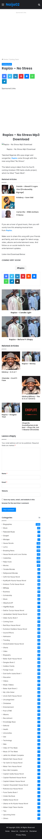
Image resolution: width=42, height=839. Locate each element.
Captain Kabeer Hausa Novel (14, 781)
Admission (7, 636)
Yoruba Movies (9, 569)
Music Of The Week (10, 751)
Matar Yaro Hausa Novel (12, 766)
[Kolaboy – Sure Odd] (8, 202)
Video (5, 651)
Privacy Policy (21, 835)
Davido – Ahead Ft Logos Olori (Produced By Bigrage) (27, 189)
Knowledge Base (9, 722)
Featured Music (9, 532)
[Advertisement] (21, 35)
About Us (14, 831)
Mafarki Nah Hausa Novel (12, 759)
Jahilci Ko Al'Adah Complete (13, 755)
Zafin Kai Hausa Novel (11, 577)
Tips (4, 811)
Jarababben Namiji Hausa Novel (15, 614)
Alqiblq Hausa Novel (10, 800)
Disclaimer (33, 831)
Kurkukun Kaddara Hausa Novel (15, 629)
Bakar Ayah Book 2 (10, 688)
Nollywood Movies (10, 573)
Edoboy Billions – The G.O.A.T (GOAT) (31, 397)
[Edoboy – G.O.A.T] (11, 360)
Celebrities (7, 558)
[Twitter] (11, 276)
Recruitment (7, 718)
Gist (4, 737)
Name (4, 473)
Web (4, 744)
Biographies (7, 524)
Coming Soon (14, 59)
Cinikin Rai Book (9, 796)
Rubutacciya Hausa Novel (13, 789)
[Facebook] (6, 276)
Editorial (6, 726)
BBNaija (6, 588)
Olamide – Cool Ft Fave (9, 379)
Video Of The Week (10, 748)
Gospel (6, 536)
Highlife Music (8, 607)
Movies (6, 565)
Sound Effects (8, 633)
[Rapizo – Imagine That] (11, 408)
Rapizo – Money (28, 364)
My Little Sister (8, 692)
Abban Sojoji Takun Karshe (13, 807)
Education (7, 677)
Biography (7, 655)
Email (4, 482)
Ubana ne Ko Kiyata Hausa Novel (15, 803)
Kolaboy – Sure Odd (24, 197)
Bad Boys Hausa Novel (11, 625)
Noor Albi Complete (10, 770)
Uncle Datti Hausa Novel (12, 696)
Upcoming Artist (9, 815)
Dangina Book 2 (9, 662)
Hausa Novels (8, 543)
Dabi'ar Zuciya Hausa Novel (13, 610)
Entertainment (8, 707)
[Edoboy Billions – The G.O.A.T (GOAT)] (31, 385)
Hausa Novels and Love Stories (15, 554)
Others (5, 818)
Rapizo (14, 158)
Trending (6, 640)
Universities (7, 733)
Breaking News (9, 551)
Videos (5, 681)
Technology (7, 740)
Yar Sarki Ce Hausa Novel (12, 763)
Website (5, 491)
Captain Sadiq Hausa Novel (13, 774)
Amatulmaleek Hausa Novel (13, 644)
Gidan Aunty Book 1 (10, 618)
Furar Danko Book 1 (10, 792)
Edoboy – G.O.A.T (9, 372)
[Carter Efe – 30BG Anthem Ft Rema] (8, 214)
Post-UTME (7, 711)
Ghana (5, 647)
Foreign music (8, 670)
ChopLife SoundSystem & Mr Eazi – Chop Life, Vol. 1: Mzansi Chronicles (30, 426)
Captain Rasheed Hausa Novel (14, 777)
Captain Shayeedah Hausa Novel (15, 785)
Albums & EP (8, 603)
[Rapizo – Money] (31, 356)
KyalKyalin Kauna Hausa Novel (14, 580)
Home (5, 59)
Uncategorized (8, 700)
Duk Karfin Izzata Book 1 (12, 673)
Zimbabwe (7, 703)
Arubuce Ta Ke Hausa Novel (13, 584)
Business (6, 592)
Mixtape (6, 539)
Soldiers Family (8, 666)
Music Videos (8, 685)
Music (5, 528)
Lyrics (5, 547)
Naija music (7, 562)
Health (5, 729)
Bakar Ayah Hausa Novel (12, 659)
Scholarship (7, 595)
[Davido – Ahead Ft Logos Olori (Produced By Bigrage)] (8, 189)
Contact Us (24, 831)
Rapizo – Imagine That (9, 416)
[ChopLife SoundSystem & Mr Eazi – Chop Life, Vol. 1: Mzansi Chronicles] (31, 412)
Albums (6, 714)
